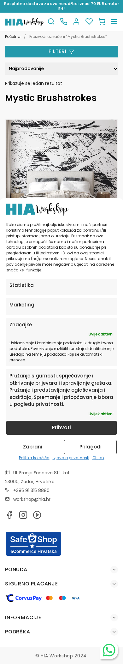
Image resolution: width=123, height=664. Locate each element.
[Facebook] (9, 516)
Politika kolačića (34, 457)
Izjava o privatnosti (71, 457)
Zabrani (32, 446)
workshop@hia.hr (31, 499)
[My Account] (76, 22)
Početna (12, 36)
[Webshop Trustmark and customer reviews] (33, 555)
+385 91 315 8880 (31, 490)
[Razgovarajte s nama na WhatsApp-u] (109, 650)
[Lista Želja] (89, 22)
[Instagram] (23, 516)
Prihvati (61, 427)
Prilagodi (90, 446)
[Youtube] (37, 516)
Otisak (98, 457)
